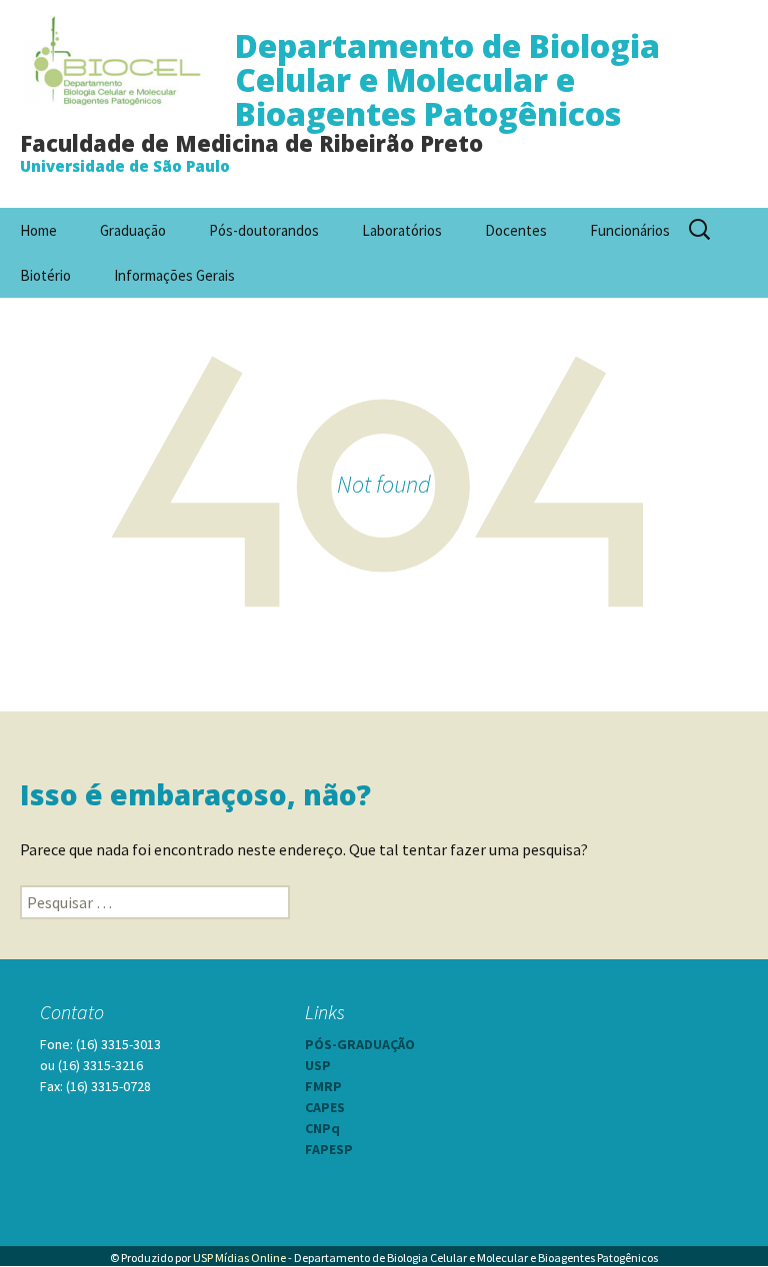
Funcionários (630, 230)
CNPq (322, 1128)
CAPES (325, 1107)
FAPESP (329, 1149)
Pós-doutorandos (264, 230)
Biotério (45, 275)
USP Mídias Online (239, 1257)
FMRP (323, 1086)
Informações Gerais (174, 275)
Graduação (133, 230)
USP (318, 1065)
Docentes (516, 230)
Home (38, 230)
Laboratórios (402, 230)
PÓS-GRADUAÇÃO (360, 1044)
